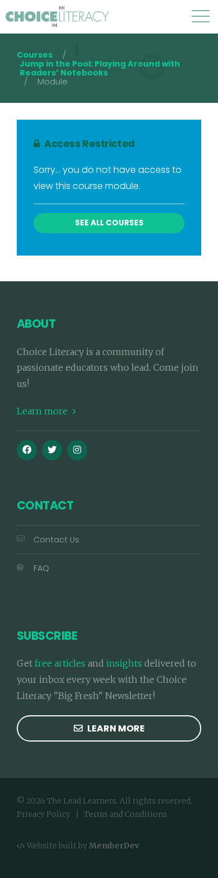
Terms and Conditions (125, 814)
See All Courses (109, 223)
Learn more (43, 411)
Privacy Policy (43, 814)
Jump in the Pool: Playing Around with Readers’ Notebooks (100, 68)
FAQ (41, 568)
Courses (35, 54)
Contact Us (56, 539)
